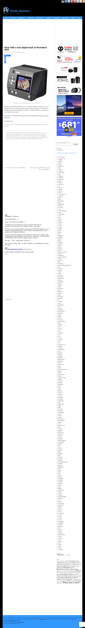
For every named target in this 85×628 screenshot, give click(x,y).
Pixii (59, 424)
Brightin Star (61, 204)
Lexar (59, 341)
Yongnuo (60, 538)
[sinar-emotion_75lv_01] (27, 101)
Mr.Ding (60, 379)
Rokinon (60, 450)
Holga (59, 286)
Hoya (59, 290)
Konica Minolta (61, 321)
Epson (59, 245)
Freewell (60, 260)
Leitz (59, 336)
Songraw (60, 483)
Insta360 (60, 298)
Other (59, 405)
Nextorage (60, 384)
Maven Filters (61, 359)
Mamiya (60, 354)
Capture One (61, 214)
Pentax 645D (59, 572)
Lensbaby (60, 339)
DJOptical (60, 235)
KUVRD (60, 324)
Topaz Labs (61, 505)
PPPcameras (61, 432)
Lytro (59, 351)
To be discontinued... (67, 579)
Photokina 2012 (76, 574)
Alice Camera (61, 172)
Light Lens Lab (61, 344)
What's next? (60, 583)
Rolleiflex (60, 453)
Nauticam (60, 381)
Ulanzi (59, 511)
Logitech (60, 348)
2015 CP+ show (63, 561)
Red (59, 445)
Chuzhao (60, 222)
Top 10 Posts (61, 503)
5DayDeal (58, 561)
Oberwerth (60, 397)
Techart (60, 493)
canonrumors (60, 563)
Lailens (60, 328)
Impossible (60, 296)
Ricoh (59, 447)
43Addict (73, 17)
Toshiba (60, 506)
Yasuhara (60, 533)
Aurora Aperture (62, 194)
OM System (61, 401)
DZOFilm (60, 242)
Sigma (59, 470)
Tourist (60, 508)
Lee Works (60, 333)
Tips (78, 17)
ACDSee (60, 161)
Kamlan (60, 308)
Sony (59, 486)
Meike (59, 362)
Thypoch (60, 498)
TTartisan (60, 510)
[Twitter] (27, 59)
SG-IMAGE (60, 467)
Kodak (59, 316)
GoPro (59, 273)
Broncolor (60, 205)
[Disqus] (27, 234)
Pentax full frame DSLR (66, 572)
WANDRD (60, 523)
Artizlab (60, 187)
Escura (59, 247)
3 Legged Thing (62, 158)
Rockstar (60, 448)
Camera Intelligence (62, 210)
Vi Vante (60, 515)
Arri (59, 186)
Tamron (60, 491)
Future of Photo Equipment (64, 265)
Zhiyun (60, 544)
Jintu (59, 303)
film (80, 564)
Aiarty (59, 169)
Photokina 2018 (75, 576)
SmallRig (60, 480)
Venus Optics (61, 513)
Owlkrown (60, 409)
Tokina (60, 501)
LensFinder (13, 17)
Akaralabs (60, 171)
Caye (59, 217)
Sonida (60, 485)
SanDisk (60, 460)
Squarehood (61, 490)
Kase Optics (61, 310)
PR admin (8, 52)
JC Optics (60, 301)
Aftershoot (60, 166)
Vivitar (60, 519)
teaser (59, 579)
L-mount (66, 569)
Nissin (59, 389)
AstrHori (60, 191)
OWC (59, 407)
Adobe (59, 163)
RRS (59, 455)
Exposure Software (62, 252)
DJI (59, 234)
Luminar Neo (65, 571)
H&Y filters (60, 277)
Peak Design (61, 412)
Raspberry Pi (61, 442)
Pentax (59, 415)
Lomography (61, 349)
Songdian (60, 481)
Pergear (60, 417)
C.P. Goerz (60, 207)
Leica (59, 334)
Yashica (60, 531)
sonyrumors (75, 577)
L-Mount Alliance (74, 569)
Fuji (59, 262)
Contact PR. (21, 622)
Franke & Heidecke (62, 257)
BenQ (59, 197)
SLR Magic (61, 478)
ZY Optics (60, 549)
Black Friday (76, 561)
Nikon (59, 386)
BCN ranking (69, 561)
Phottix (60, 422)
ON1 (59, 402)
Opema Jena (61, 404)
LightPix (60, 346)
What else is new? (71, 582)
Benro (59, 199)
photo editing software (66, 574)
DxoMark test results (76, 564)
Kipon (59, 315)
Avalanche (60, 196)
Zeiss (59, 539)
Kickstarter (60, 569)
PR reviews (60, 434)
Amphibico (60, 177)
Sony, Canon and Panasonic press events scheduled (39, 168)
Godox (59, 272)
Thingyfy (60, 495)
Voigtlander (61, 521)
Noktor (60, 392)
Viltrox (60, 516)
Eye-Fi (59, 253)
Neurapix (60, 382)
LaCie (59, 326)
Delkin (59, 232)
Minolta (60, 371)
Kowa (59, 323)
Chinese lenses (68, 563)
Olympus (60, 399)
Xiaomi (60, 529)
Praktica (60, 435)
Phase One (60, 419)
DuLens (60, 239)
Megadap (60, 361)
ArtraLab (60, 189)
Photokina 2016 (68, 576)
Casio (59, 215)
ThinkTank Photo (62, 496)
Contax (60, 224)
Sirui (59, 473)
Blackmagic (61, 201)
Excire (59, 250)
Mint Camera (61, 374)
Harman (60, 280)
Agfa (59, 167)
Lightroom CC (60, 571)
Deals (59, 230)
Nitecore (60, 391)
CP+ (80, 562)
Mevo (59, 367)
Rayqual (60, 443)
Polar (59, 427)
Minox (59, 372)
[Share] (27, 62)
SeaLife (60, 465)
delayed (70, 564)
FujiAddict (48, 17)
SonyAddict (57, 17)
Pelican (60, 414)
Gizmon (60, 270)
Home (6, 17)
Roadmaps (68, 577)
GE (59, 267)
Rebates (63, 577)
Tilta (59, 500)
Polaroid (60, 429)
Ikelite (59, 293)
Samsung (60, 457)
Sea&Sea (60, 463)
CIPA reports (75, 563)
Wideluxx (60, 526)
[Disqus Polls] (27, 192)
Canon (59, 212)
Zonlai (59, 548)
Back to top (8, 299)
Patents (78, 571)
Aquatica (60, 182)
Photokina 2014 (60, 576)
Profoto (60, 437)
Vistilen (60, 518)
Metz (59, 366)
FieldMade (60, 255)
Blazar (59, 202)
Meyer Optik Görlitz (62, 369)
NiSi (59, 387)
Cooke (59, 225)
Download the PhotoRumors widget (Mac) (11, 620)
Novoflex (60, 396)
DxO (59, 240)
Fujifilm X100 (60, 567)
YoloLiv (60, 536)
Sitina (59, 475)
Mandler (60, 356)
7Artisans (60, 159)
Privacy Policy (42, 619)
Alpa (59, 174)
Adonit (60, 164)
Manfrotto (60, 358)
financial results (61, 566)
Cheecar (60, 219)
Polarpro (60, 430)
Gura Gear (60, 275)
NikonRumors (21, 17)
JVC (59, 306)
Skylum (60, 477)
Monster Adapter (62, 377)
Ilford (59, 295)
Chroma (60, 220)
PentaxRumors (40, 17)
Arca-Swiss (60, 184)
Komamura (60, 320)
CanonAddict (65, 17)
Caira (59, 209)
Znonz (59, 546)
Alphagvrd (60, 176)
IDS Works (60, 291)
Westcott (60, 524)
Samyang (60, 458)
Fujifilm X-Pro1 (75, 566)
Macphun (60, 353)
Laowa (59, 329)
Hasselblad (60, 282)
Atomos (60, 192)
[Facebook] (27, 57)
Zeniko (60, 541)
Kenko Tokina (61, 311)
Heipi (59, 283)
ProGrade (60, 439)
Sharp (59, 468)
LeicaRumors (30, 17)
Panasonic (60, 410)
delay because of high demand (62, 564)
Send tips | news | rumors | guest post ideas (66, 153)
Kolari (59, 318)
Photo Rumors (20, 10)
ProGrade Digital (62, 440)
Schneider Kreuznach (63, 462)
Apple (59, 181)
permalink (27, 124)
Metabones (60, 364)
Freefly (59, 258)
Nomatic (60, 394)
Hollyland (60, 288)
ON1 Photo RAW (72, 571)
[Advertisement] (27, 33)
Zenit (59, 543)
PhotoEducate (61, 420)
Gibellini (60, 268)
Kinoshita (60, 313)
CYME (60, 229)
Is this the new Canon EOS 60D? (14, 168)
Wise (59, 528)
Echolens (60, 244)
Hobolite (60, 285)
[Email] (27, 60)
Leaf (59, 331)
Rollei (59, 452)
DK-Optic (60, 237)
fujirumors (67, 568)
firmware (68, 566)
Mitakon (60, 376)
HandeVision (61, 278)
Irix (59, 300)
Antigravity (61, 179)
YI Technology (61, 534)
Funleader (60, 263)
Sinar (31, 108)
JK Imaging (61, 305)
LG (59, 343)
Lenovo (60, 338)
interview (72, 567)
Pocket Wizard (61, 425)
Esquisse (60, 248)
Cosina (60, 227)
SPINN (59, 488)
